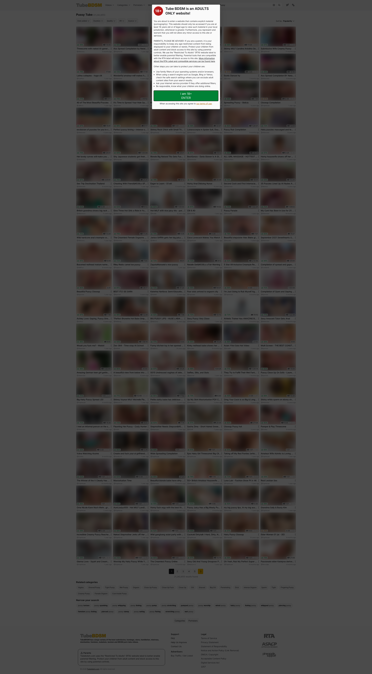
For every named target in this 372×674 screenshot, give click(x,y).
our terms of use (204, 103)
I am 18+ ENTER (186, 96)
